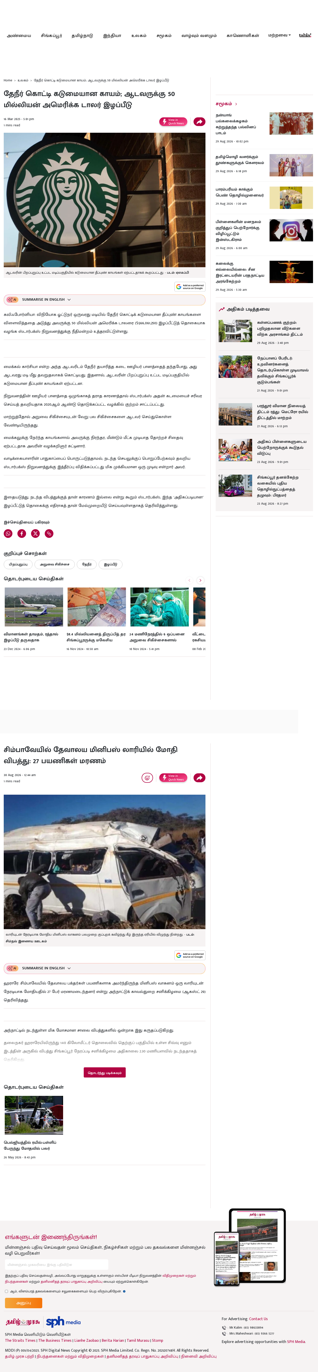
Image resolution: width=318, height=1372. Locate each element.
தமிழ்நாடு (82, 35)
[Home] (63, 1322)
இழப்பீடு (110, 564)
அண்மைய (19, 35)
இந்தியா (112, 35)
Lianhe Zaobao (86, 1341)
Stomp (157, 1341)
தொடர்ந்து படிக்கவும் (104, 1073)
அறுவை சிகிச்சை (55, 564)
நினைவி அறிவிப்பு (199, 1356)
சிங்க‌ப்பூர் (51, 35)
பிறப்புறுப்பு (18, 564)
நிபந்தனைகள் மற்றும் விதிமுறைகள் (70, 1356)
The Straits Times (20, 1341)
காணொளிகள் (243, 35)
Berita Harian (113, 1341)
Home (8, 80)
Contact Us (258, 1319)
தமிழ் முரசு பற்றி (19, 1356)
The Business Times (55, 1341)
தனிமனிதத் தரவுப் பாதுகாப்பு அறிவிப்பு (71, 1281)
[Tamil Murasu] (23, 1322)
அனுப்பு (23, 1303)
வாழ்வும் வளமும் (199, 35)
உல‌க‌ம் (139, 35)
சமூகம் (164, 35)
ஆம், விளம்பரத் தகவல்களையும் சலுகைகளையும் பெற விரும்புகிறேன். (68, 1291)
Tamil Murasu (138, 1341)
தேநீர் (86, 564)
